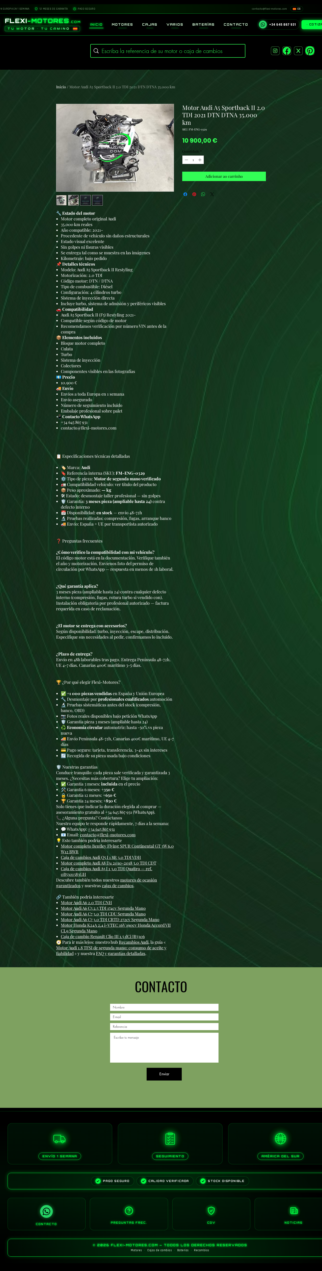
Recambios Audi (134, 942)
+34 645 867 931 (101, 829)
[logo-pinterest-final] (309, 50)
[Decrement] (186, 160)
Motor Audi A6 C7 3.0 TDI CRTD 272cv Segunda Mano (110, 919)
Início (61, 86)
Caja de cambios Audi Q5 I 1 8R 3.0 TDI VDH (101, 857)
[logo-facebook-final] (286, 50)
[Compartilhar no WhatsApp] (203, 194)
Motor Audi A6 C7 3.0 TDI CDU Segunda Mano (103, 914)
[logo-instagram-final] (275, 50)
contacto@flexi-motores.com (108, 835)
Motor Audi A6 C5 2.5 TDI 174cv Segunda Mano (103, 908)
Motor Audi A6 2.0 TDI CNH (86, 902)
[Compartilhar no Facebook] (185, 194)
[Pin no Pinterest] (194, 194)
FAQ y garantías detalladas (120, 953)
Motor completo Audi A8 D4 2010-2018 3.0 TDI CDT (108, 863)
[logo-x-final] (298, 50)
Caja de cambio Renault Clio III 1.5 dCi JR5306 (103, 936)
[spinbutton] (193, 160)
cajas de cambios (117, 885)
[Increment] (200, 160)
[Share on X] (212, 194)
